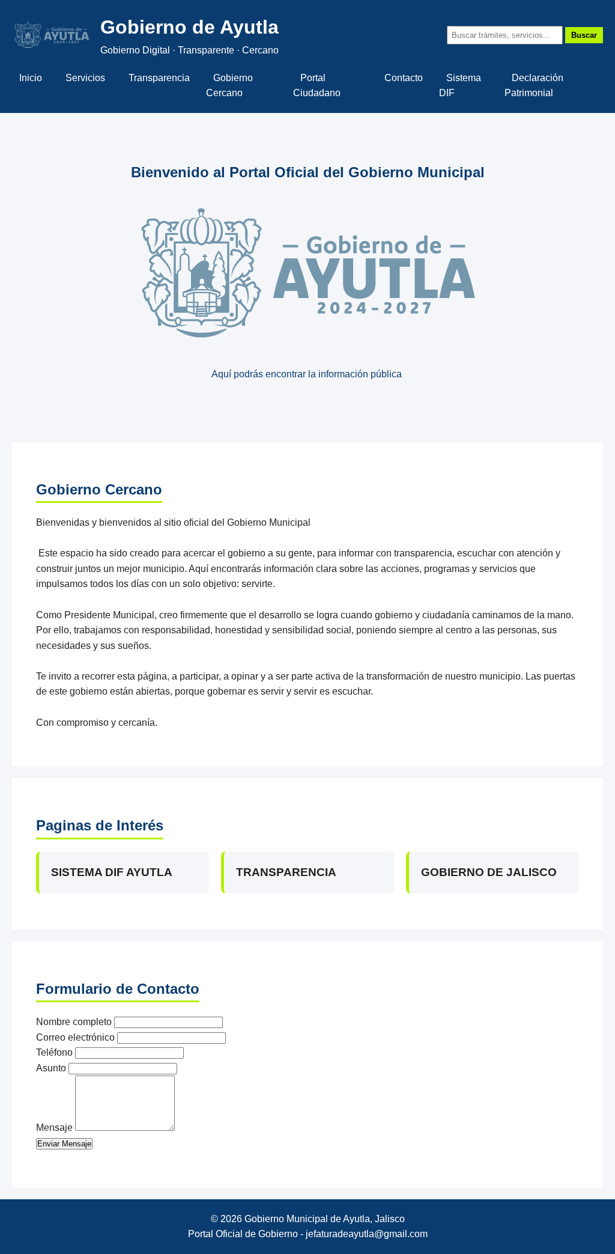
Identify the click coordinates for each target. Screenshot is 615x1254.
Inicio (30, 78)
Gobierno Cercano (229, 86)
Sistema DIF (460, 86)
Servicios (85, 78)
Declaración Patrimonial (533, 86)
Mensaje (54, 1127)
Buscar (584, 35)
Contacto (403, 78)
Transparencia (159, 78)
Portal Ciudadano (317, 86)
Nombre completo (74, 1022)
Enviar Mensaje (64, 1143)
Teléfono (54, 1052)
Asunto (51, 1068)
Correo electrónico (75, 1037)
